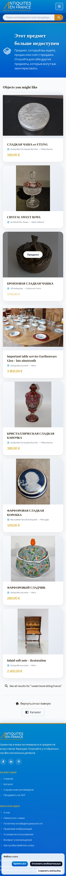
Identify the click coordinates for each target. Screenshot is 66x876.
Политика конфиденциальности (23, 823)
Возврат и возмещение (18, 839)
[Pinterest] (18, 761)
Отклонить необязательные (46, 863)
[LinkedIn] (11, 761)
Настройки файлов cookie (19, 845)
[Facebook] (3, 761)
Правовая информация (18, 828)
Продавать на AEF (14, 795)
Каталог (35, 712)
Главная (8, 778)
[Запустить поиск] (58, 17)
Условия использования (18, 834)
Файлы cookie (11, 856)
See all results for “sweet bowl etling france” (36, 685)
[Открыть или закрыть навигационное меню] (59, 6)
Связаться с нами (14, 817)
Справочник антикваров (19, 789)
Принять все (19, 863)
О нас (7, 812)
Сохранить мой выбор (49, 871)
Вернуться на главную (35, 703)
